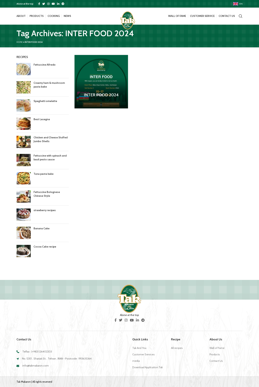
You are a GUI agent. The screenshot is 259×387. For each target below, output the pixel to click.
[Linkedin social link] (58, 3)
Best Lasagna (42, 119)
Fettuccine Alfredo (45, 64)
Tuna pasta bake (43, 173)
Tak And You (139, 348)
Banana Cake (41, 228)
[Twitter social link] (43, 3)
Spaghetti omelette (45, 101)
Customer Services (143, 354)
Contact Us (216, 361)
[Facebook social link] (39, 3)
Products (215, 354)
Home (19, 42)
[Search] (240, 16)
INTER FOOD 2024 (101, 94)
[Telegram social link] (62, 3)
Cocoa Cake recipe (45, 246)
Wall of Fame (217, 348)
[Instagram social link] (48, 3)
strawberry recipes (45, 210)
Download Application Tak (147, 367)
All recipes (177, 348)
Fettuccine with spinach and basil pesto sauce (50, 157)
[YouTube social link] (53, 3)
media (136, 361)
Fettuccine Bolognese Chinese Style (47, 193)
